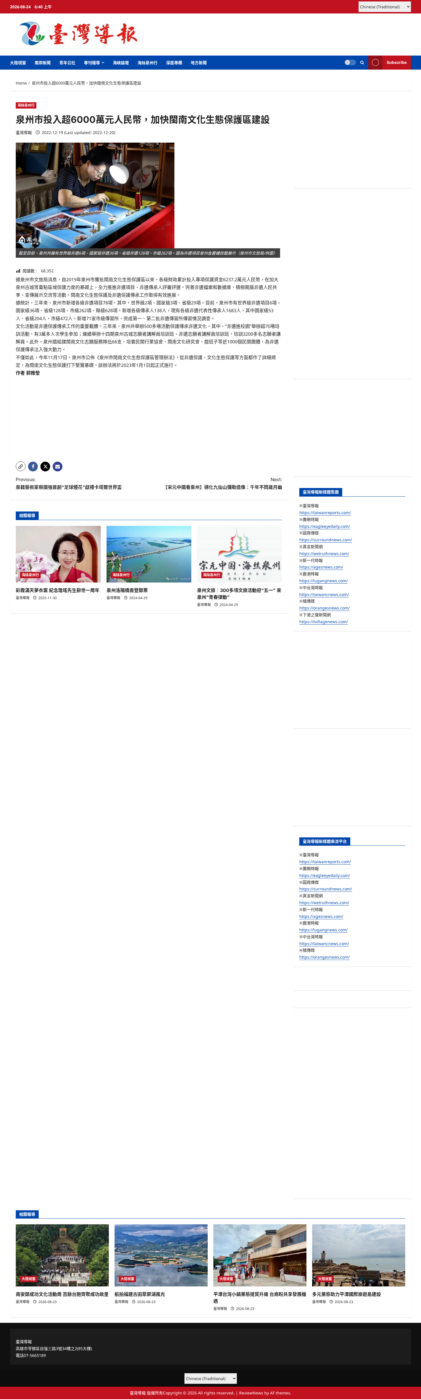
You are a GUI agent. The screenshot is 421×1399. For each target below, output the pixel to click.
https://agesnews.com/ (321, 567)
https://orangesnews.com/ (324, 608)
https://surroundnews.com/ (325, 539)
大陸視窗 (18, 62)
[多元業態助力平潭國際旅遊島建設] (358, 1255)
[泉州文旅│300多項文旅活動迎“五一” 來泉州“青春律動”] (239, 554)
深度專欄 (174, 62)
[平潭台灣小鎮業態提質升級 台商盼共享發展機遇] (259, 1255)
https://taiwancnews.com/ (324, 594)
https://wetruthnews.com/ (324, 553)
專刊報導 (92, 62)
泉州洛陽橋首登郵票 (127, 590)
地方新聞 (199, 62)
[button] (362, 62)
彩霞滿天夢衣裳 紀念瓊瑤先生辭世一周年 (57, 590)
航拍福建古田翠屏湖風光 (140, 1294)
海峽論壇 (121, 62)
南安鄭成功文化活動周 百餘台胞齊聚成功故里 (62, 1294)
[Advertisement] (149, 417)
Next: (222, 483)
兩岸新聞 (43, 62)
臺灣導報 (24, 132)
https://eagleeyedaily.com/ (324, 526)
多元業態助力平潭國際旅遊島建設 (346, 1294)
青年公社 (67, 62)
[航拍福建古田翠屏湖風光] (161, 1255)
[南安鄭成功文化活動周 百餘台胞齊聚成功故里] (62, 1255)
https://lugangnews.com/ (323, 580)
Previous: (69, 483)
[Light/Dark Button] (350, 62)
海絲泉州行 (147, 62)
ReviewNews (251, 1393)
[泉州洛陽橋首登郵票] (149, 554)
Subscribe (397, 62)
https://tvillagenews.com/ (323, 621)
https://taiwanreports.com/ (325, 512)
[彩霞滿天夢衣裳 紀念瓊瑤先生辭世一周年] (58, 554)
